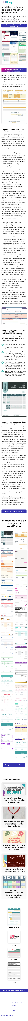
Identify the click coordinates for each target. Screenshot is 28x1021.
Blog (14, 1010)
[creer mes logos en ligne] (14, 937)
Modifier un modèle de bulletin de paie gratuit (14, 25)
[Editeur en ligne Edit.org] (6, 2)
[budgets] (14, 953)
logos (14, 945)
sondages (14, 982)
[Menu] (26, 2)
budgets (14, 959)
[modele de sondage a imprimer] (14, 971)
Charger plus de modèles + (14, 765)
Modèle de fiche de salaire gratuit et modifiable (14, 70)
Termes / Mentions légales (12, 1002)
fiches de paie (14, 927)
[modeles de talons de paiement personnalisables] (14, 917)
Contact (14, 1005)
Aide (22, 1002)
